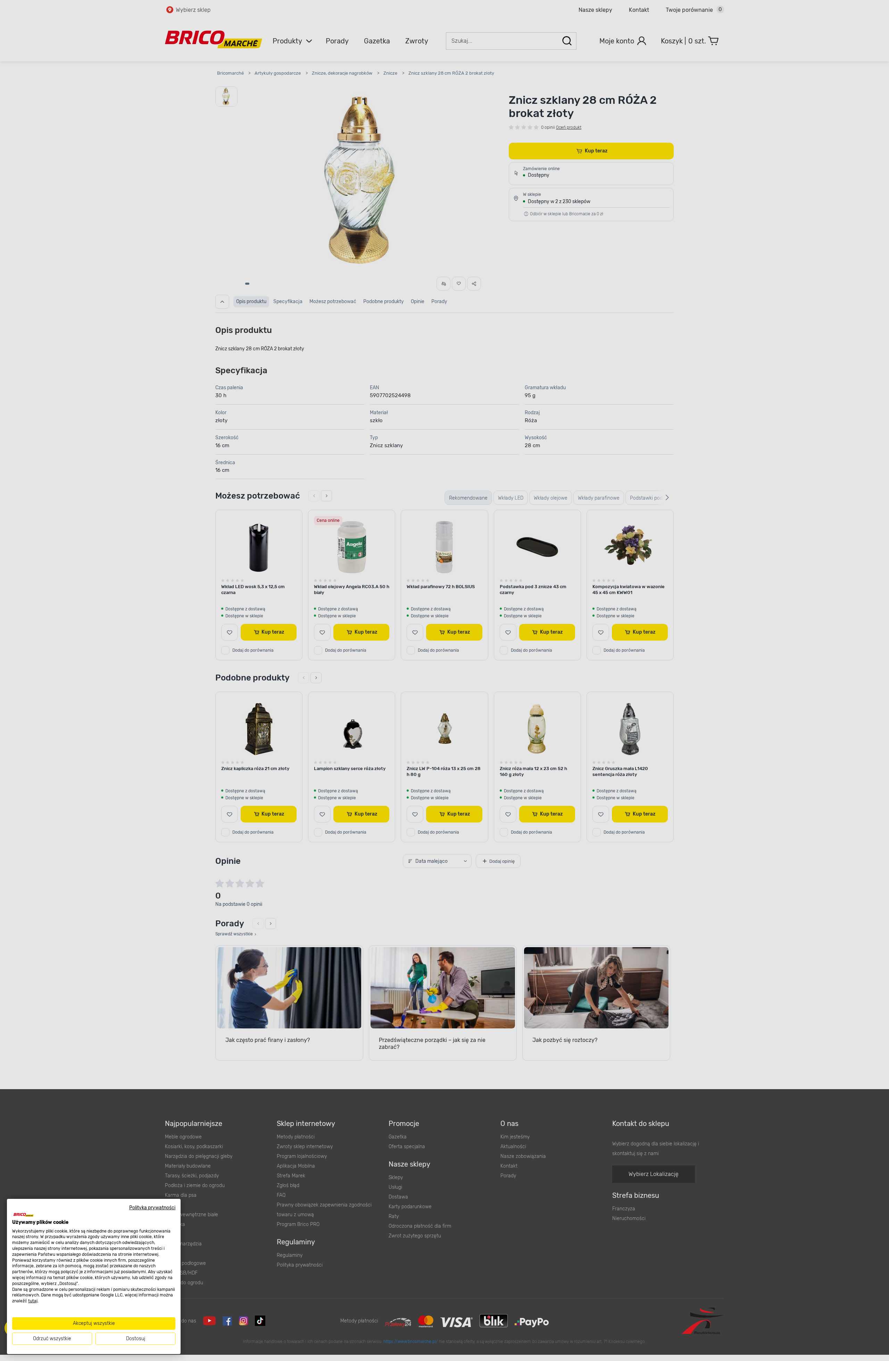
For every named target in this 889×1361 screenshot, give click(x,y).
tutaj (33, 1301)
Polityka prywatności (152, 1207)
